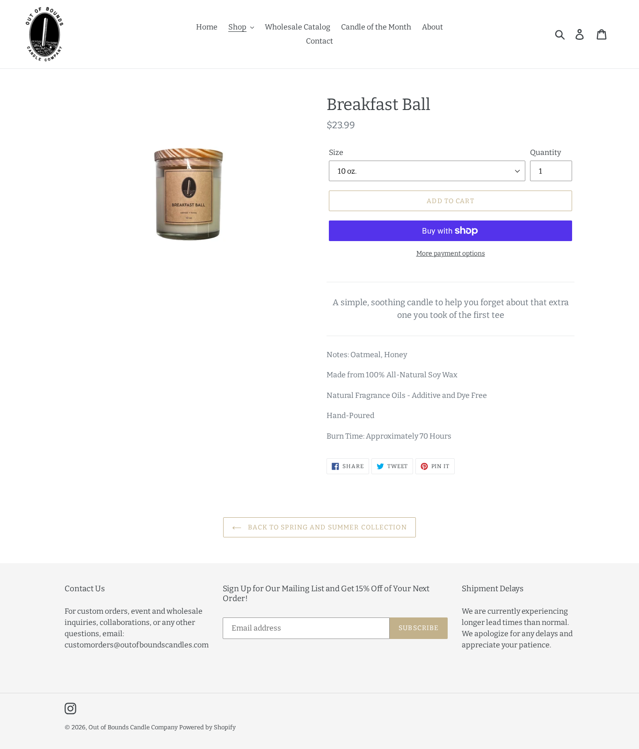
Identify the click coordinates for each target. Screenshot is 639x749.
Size (336, 152)
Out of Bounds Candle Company (133, 727)
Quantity (545, 152)
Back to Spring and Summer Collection (326, 527)
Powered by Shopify (207, 727)
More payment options (450, 253)
